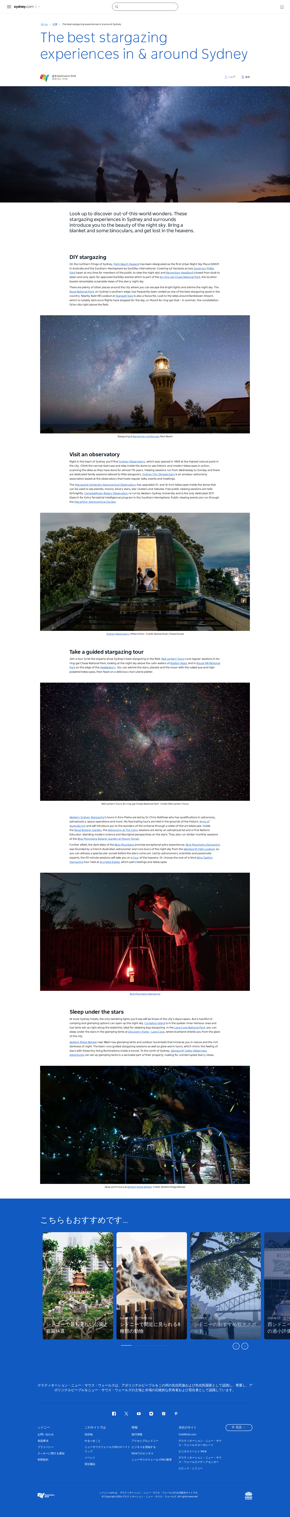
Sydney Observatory (132, 461)
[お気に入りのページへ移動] (281, 6)
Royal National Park (81, 291)
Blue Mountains (124, 844)
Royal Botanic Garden (88, 830)
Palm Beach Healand (126, 264)
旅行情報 (137, 1434)
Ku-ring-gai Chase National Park (180, 277)
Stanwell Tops (124, 296)
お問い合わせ (46, 1434)
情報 (135, 1427)
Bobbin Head (178, 663)
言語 (239, 1427)
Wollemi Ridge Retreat (83, 1042)
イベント (90, 1457)
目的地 (89, 1434)
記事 (55, 24)
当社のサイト (188, 1427)
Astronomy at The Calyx (123, 830)
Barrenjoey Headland (179, 272)
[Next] (244, 1346)
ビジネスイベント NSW (193, 1451)
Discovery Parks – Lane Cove (146, 1031)
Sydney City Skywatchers (158, 474)
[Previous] (236, 1346)
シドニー (44, 1427)
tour (136, 857)
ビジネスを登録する (144, 1447)
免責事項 (43, 1441)
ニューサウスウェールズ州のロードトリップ (107, 1449)
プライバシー (46, 1447)
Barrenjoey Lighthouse (146, 436)
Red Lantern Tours (172, 659)
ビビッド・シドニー (191, 1468)
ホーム (44, 24)
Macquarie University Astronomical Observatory (105, 484)
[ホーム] (24, 6)
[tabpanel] (78, 1284)
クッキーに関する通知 (51, 1453)
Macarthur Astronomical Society (95, 502)
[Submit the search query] (116, 6)
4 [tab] (163, 1345)
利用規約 (43, 1459)
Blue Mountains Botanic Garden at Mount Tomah (108, 839)
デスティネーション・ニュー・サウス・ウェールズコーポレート (200, 1443)
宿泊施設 (90, 1464)
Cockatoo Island (154, 1023)
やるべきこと (93, 1441)
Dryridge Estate (110, 862)
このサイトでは (95, 1427)
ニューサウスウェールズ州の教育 (152, 1459)
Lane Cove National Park (189, 1027)
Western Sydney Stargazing (87, 817)
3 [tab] (151, 1345)
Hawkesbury (108, 667)
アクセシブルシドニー (145, 1441)
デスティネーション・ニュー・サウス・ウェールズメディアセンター (200, 1459)
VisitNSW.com (187, 1434)
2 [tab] (138, 1345)
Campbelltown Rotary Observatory (106, 493)
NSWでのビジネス (143, 1453)
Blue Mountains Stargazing (203, 844)
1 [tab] (126, 1345)
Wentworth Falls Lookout (199, 849)
